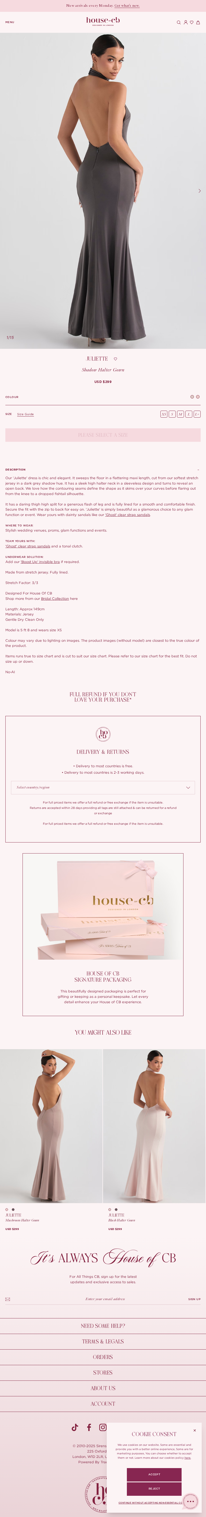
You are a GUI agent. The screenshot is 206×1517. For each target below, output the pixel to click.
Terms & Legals (103, 1342)
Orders (103, 1357)
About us (103, 1388)
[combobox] (103, 787)
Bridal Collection (55, 598)
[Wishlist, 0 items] (191, 22)
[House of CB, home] (103, 21)
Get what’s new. (127, 6)
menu (9, 22)
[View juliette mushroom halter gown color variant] (111, 1209)
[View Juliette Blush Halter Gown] (154, 1126)
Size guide (25, 414)
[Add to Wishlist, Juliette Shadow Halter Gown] (115, 359)
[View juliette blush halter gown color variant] (8, 1209)
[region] (103, 191)
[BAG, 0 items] (197, 22)
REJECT (154, 1488)
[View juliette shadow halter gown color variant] (15, 1209)
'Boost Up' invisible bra (40, 562)
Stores (103, 1373)
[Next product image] (199, 190)
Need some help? (103, 1326)
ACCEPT (154, 1474)
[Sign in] (184, 22)
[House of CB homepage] (103, 1494)
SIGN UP (194, 1299)
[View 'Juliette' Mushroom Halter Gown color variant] (192, 397)
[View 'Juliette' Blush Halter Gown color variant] (198, 397)
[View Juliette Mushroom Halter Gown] (51, 1126)
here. (188, 1457)
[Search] (178, 22)
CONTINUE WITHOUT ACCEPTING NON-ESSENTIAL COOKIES (154, 1503)
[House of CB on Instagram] (103, 1427)
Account (103, 1404)
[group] (103, 381)
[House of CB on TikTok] (75, 1427)
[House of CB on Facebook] (89, 1427)
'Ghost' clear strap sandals (127, 515)
